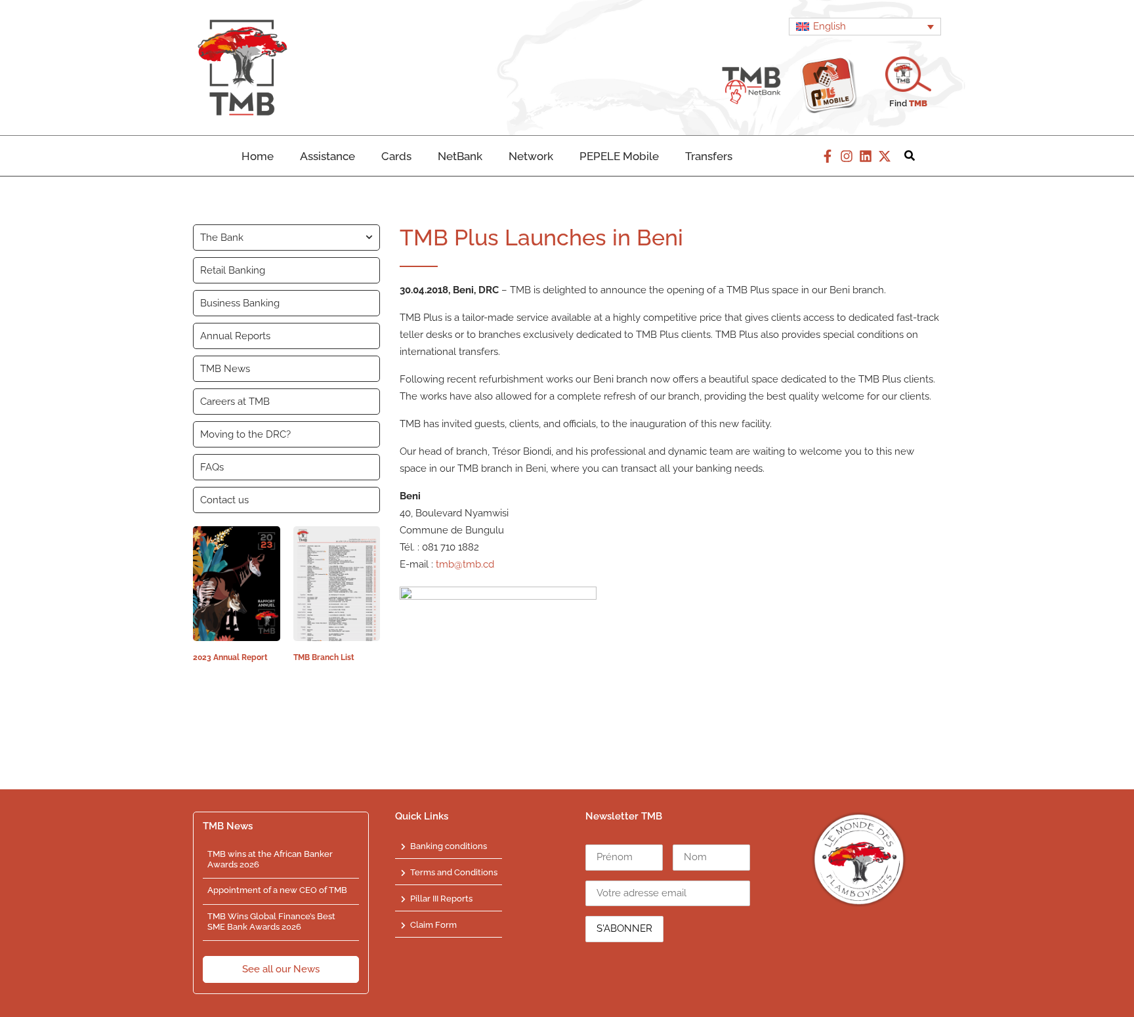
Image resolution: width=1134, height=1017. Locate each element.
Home (258, 156)
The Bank (221, 237)
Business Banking (240, 303)
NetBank (460, 156)
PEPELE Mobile (619, 156)
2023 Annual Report (230, 657)
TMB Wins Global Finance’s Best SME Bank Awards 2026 (271, 921)
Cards (396, 156)
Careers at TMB (235, 401)
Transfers (708, 156)
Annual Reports (235, 336)
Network (531, 156)
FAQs (212, 467)
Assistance (327, 156)
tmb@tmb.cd (465, 564)
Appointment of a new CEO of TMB (277, 890)
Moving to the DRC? (245, 434)
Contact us (224, 500)
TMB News (225, 369)
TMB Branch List (323, 657)
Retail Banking (232, 270)
